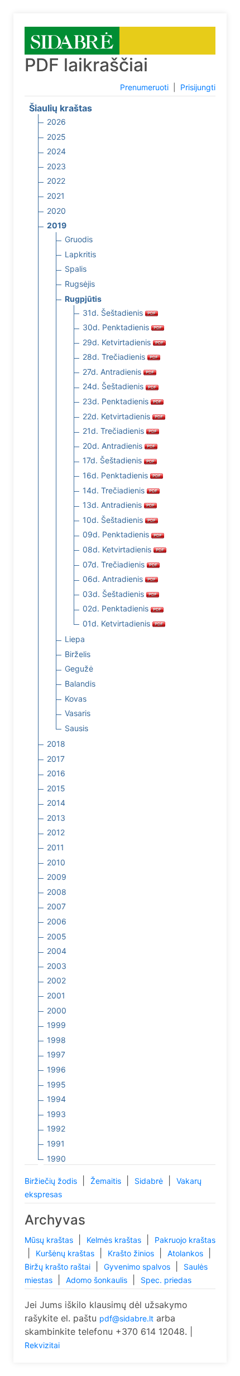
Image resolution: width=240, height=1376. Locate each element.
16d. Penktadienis (116, 475)
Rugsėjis (80, 283)
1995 (56, 1084)
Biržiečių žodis (52, 1181)
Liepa (75, 639)
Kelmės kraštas (115, 1240)
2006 (56, 921)
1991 (56, 1143)
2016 (56, 773)
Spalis (76, 268)
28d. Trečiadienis (115, 356)
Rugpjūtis (83, 298)
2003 (56, 966)
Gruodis (79, 239)
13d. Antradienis (113, 505)
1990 (56, 1158)
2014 (56, 802)
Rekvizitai (42, 1345)
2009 (56, 877)
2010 (56, 862)
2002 (56, 980)
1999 (56, 1025)
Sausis (76, 728)
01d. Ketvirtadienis (117, 623)
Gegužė (79, 668)
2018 (56, 743)
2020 (56, 211)
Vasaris (77, 713)
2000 (56, 1010)
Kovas (76, 698)
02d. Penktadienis (117, 608)
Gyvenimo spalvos (138, 1266)
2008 (56, 892)
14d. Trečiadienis (115, 490)
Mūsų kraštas (50, 1240)
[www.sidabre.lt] (72, 40)
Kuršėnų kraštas (66, 1253)
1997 (56, 1054)
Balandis (80, 683)
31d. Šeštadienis (114, 312)
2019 (56, 225)
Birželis (77, 654)
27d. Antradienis (113, 371)
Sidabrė (150, 1181)
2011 (55, 847)
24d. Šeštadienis (114, 386)
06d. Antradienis (114, 579)
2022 (56, 180)
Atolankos (186, 1253)
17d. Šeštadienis (113, 460)
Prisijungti (197, 87)
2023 (56, 166)
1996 (56, 1069)
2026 (56, 121)
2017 (56, 758)
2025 (56, 136)
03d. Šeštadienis (114, 594)
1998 (56, 1040)
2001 (56, 995)
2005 (56, 936)
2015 (56, 788)
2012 (56, 832)
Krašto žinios (132, 1253)
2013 (56, 817)
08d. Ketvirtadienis (118, 549)
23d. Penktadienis (117, 401)
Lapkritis (80, 254)
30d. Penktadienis (117, 327)
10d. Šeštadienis (114, 520)
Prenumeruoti (144, 87)
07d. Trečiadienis (115, 564)
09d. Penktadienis (117, 534)
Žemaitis (106, 1181)
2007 (56, 906)
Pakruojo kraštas (185, 1240)
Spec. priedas (166, 1280)
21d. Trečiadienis (114, 430)
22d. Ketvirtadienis (117, 416)
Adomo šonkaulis (97, 1280)
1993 (56, 1114)
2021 (56, 195)
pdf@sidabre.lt (126, 1318)
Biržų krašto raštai (59, 1266)
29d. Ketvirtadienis (118, 342)
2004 (56, 951)
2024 (56, 151)
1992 (56, 1128)
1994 (56, 1099)
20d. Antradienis (114, 445)
